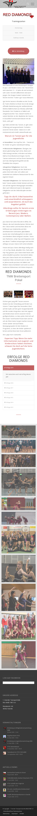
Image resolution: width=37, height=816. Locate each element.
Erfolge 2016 (9, 393)
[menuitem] (27, 4)
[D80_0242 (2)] (29, 294)
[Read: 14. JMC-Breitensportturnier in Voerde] (4, 795)
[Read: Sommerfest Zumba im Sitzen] (4, 773)
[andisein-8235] (18, 294)
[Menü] (31, 4)
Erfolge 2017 (9, 388)
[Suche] (27, 4)
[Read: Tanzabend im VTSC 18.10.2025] (4, 753)
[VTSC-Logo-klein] (15, 4)
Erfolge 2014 (9, 402)
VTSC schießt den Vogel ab (15, 783)
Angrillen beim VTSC (13, 735)
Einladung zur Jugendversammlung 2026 (19, 741)
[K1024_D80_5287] (8, 294)
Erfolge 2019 (9, 368)
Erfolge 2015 (9, 397)
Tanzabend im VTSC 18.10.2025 (16, 752)
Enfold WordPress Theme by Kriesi (12, 811)
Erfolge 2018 (9, 383)
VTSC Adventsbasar (13, 747)
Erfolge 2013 (9, 407)
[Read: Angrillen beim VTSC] (4, 736)
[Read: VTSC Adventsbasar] (4, 747)
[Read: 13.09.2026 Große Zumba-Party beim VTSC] (4, 779)
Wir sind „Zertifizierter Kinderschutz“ (18, 789)
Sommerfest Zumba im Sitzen (16, 772)
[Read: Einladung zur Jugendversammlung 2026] (4, 742)
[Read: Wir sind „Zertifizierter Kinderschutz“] (4, 790)
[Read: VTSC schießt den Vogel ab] (4, 784)
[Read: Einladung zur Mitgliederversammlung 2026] (4, 729)
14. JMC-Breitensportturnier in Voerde (18, 794)
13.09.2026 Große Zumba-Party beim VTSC (20, 778)
